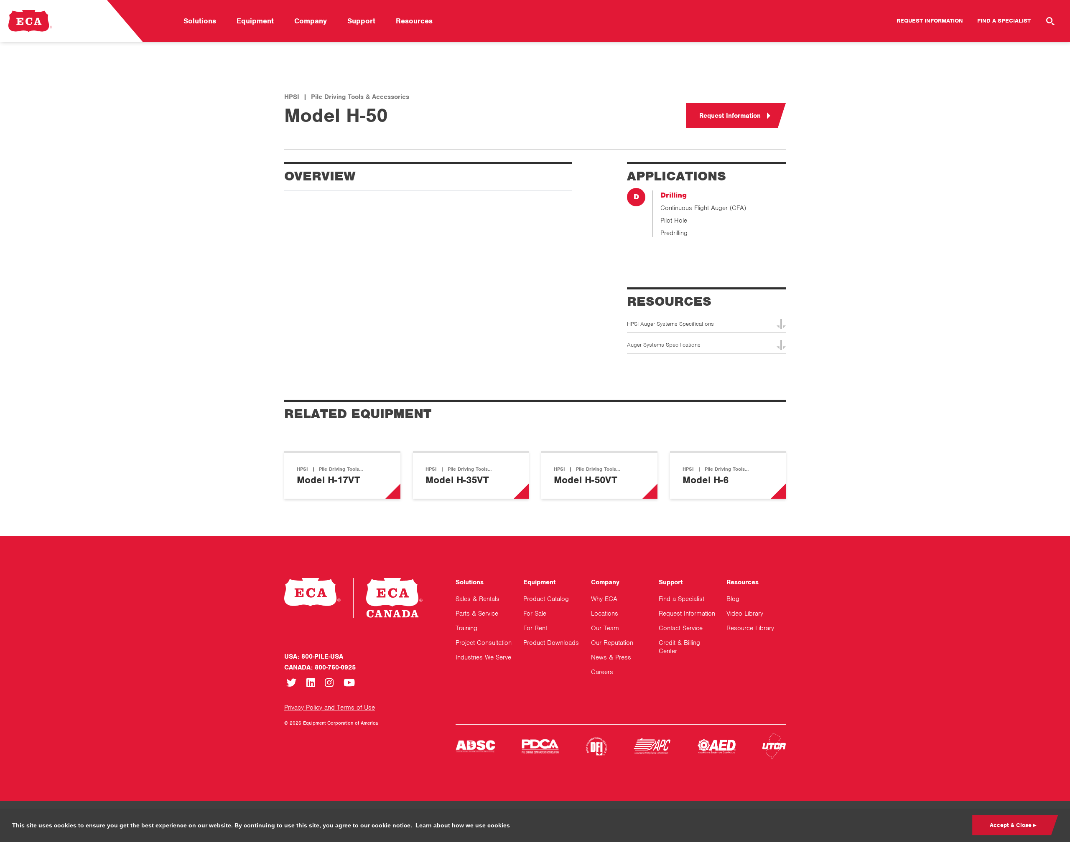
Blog (732, 599)
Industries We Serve (483, 657)
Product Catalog (546, 599)
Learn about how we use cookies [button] (462, 825)
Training (466, 628)
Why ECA (604, 599)
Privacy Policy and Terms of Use (329, 707)
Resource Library (750, 628)
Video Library (744, 613)
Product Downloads (551, 643)
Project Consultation (484, 643)
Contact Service (681, 628)
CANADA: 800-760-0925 (320, 667)
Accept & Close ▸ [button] (1013, 825)
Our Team (605, 628)
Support (361, 20)
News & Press (611, 657)
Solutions (199, 20)
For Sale (534, 613)
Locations (604, 613)
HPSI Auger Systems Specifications (670, 323)
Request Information (930, 20)
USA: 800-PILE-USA (313, 656)
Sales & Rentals (477, 599)
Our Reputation (612, 643)
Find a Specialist (1004, 20)
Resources (414, 20)
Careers (602, 672)
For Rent (535, 628)
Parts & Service (477, 613)
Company (310, 20)
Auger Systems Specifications (664, 344)
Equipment (255, 20)
